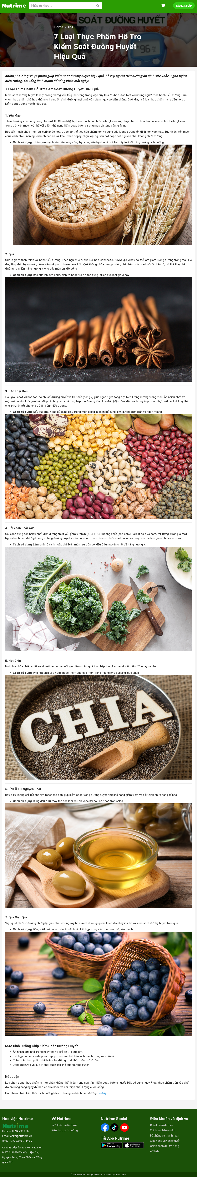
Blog (70, 27)
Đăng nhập (184, 5)
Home (58, 27)
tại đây (102, 1093)
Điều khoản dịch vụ (161, 1125)
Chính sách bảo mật (162, 1130)
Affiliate (154, 1151)
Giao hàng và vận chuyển (165, 1140)
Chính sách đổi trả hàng (164, 1145)
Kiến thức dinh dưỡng (65, 1130)
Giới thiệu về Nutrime (64, 1125)
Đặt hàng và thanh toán (164, 1135)
